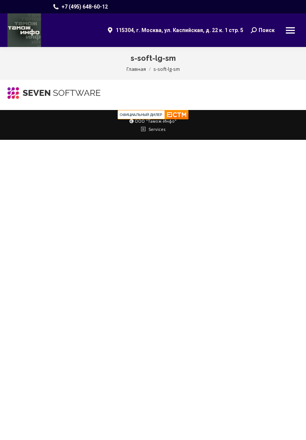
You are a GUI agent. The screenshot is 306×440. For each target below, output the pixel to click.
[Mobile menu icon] (290, 30)
